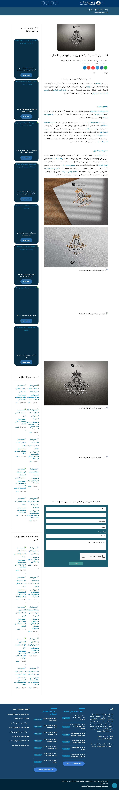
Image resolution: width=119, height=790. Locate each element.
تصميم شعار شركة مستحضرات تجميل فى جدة (33, 397)
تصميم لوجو (99, 114)
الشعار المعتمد (103, 142)
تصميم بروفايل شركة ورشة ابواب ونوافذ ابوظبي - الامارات (77, 726)
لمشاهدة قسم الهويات (73, 763)
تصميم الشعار (100, 135)
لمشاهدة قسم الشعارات (45, 769)
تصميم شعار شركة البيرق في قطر (26, 315)
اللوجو (89, 87)
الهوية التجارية (103, 165)
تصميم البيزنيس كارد (68, 165)
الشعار (98, 83)
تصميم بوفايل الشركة (70, 172)
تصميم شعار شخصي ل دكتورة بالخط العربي (33, 560)
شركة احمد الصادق (59, 90)
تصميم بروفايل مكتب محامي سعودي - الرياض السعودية (78, 717)
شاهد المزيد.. (66, 718)
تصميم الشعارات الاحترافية (94, 122)
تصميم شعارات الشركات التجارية (92, 60)
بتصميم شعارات (91, 129)
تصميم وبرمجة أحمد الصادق (88, 786)
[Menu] (104, 3)
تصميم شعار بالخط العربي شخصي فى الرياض (33, 650)
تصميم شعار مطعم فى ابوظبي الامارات (20, 421)
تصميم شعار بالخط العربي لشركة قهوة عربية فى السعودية (34, 624)
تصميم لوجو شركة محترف (99, 111)
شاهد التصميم (26, 75)
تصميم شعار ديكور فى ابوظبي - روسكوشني (20, 397)
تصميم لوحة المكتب (52, 168)
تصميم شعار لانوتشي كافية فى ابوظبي (20, 451)
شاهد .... (17, 629)
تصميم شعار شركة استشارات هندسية (33, 481)
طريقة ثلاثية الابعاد (57, 159)
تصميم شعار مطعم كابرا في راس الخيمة (21, 510)
